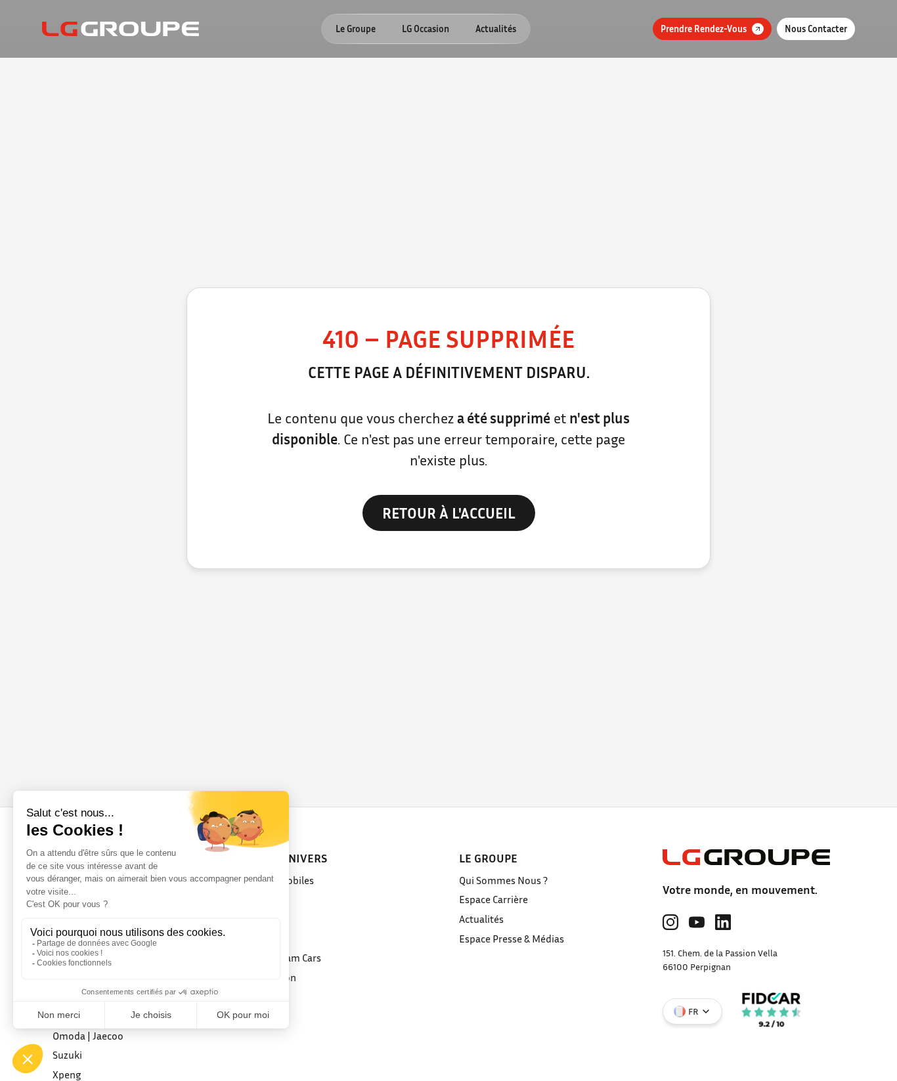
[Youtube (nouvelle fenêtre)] (697, 922)
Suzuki (67, 1054)
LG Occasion (425, 28)
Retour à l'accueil (448, 512)
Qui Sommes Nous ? (503, 880)
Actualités (495, 28)
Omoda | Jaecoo (88, 1035)
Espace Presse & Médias (511, 938)
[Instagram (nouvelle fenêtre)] (670, 922)
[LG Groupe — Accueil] (120, 29)
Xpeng (67, 1074)
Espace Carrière (493, 899)
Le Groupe (356, 28)
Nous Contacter (816, 28)
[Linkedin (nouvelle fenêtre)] (723, 922)
